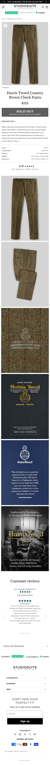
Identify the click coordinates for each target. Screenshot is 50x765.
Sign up (25, 721)
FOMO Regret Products (14, 19)
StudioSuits (27, 760)
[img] (25, 591)
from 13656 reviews (25, 595)
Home (4, 19)
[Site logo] (25, 668)
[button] (3, 7)
